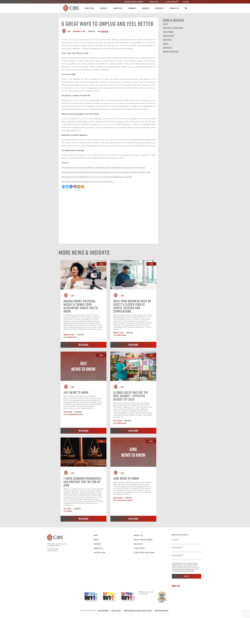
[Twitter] (67, 186)
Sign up (186, 576)
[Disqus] (108, 213)
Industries (117, 8)
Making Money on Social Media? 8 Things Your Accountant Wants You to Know (80, 306)
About (96, 540)
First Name (176, 548)
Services (103, 8)
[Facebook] (63, 186)
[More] (82, 186)
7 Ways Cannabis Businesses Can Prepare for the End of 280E (82, 481)
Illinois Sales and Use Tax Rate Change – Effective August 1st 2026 (130, 395)
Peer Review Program (161, 611)
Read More (83, 344)
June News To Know (126, 478)
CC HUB (185, 2)
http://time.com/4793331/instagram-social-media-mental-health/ (87, 181)
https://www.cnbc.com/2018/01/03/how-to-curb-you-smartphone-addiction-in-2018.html (97, 177)
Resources (159, 8)
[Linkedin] (71, 186)
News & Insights (173, 20)
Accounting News (71, 337)
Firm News (104, 31)
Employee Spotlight (173, 28)
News (165, 43)
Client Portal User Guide (144, 552)
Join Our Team (99, 552)
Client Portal (171, 2)
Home (96, 535)
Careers (145, 8)
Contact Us (174, 8)
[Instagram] (75, 186)
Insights (167, 39)
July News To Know (76, 392)
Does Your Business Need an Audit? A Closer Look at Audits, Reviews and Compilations (132, 306)
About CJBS (89, 8)
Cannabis (132, 8)
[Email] (78, 186)
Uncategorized (170, 51)
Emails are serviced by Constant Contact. (185, 571)
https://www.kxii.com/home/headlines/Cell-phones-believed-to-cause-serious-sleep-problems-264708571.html (106, 172)
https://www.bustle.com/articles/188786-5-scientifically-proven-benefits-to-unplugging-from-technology (103, 167)
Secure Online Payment (134, 2)
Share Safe (154, 2)
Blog (165, 24)
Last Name (176, 555)
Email (174, 540)
